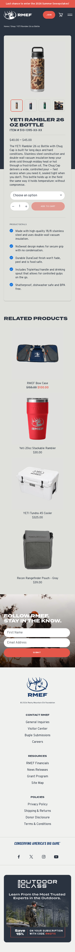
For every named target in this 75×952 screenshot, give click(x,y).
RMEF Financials (37, 763)
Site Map (37, 783)
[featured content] (37, 908)
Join (49, 15)
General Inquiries (37, 722)
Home (6, 26)
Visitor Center (38, 729)
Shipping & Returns (37, 811)
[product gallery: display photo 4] (59, 106)
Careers (37, 742)
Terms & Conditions (37, 824)
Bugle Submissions (37, 735)
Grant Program (37, 776)
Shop (13, 26)
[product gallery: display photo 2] (31, 106)
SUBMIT (37, 652)
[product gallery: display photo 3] (45, 106)
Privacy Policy (38, 804)
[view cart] (60, 15)
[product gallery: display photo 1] (17, 106)
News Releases (37, 770)
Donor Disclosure (38, 818)
